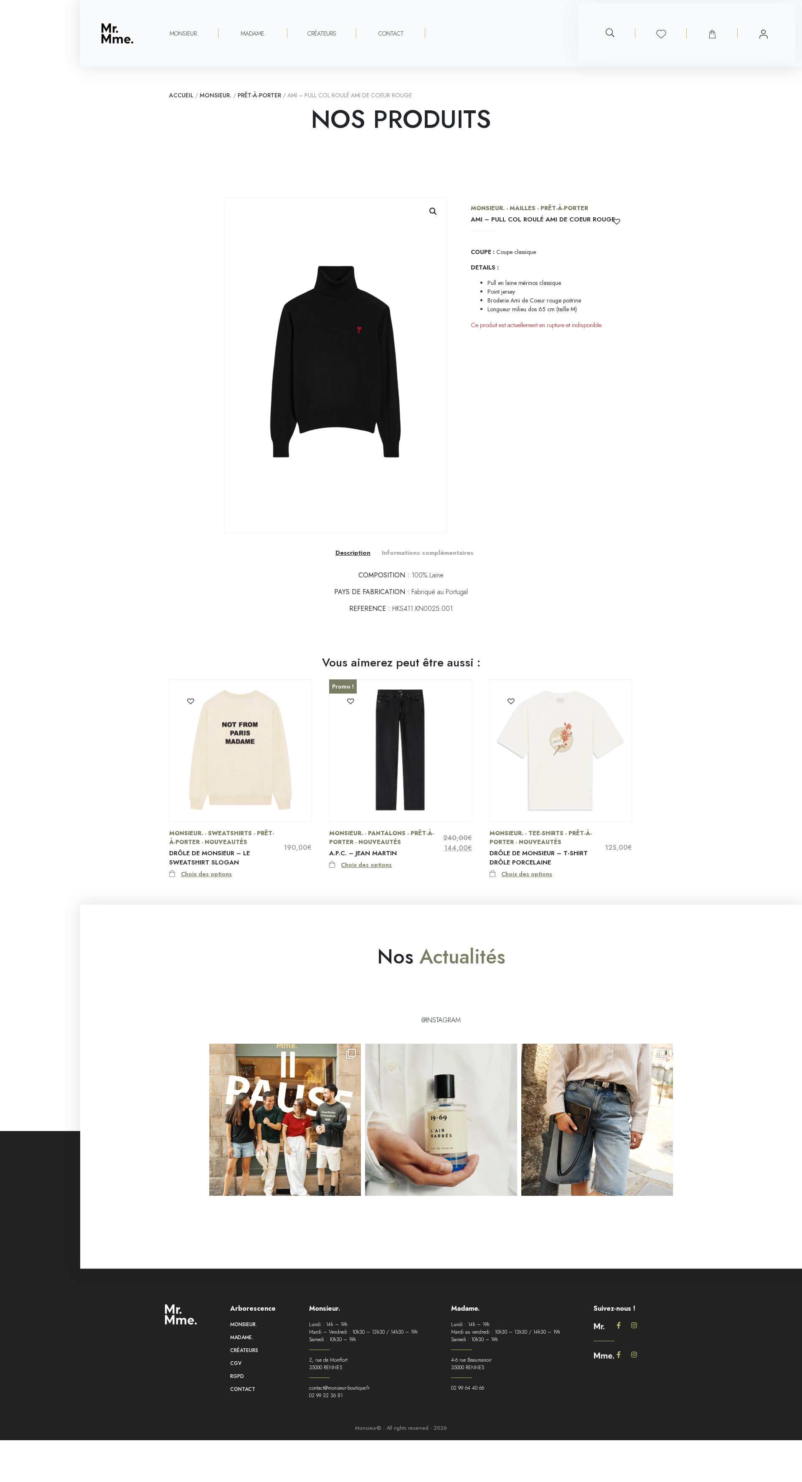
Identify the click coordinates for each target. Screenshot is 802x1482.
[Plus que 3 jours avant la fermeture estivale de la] (597, 1120)
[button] (433, 211)
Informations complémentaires (427, 552)
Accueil (181, 95)
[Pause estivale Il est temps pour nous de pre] (285, 1120)
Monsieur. (215, 95)
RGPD (237, 1376)
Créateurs (321, 33)
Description (353, 552)
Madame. (241, 1337)
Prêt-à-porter (259, 95)
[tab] (353, 552)
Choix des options (206, 874)
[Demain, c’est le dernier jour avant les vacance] (441, 1120)
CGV (235, 1363)
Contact (391, 33)
